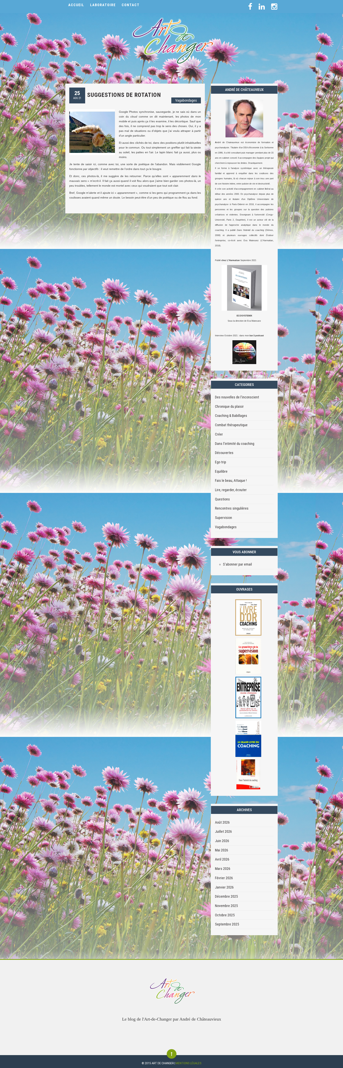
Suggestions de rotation (124, 94)
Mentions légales (188, 1063)
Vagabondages (186, 100)
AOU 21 (77, 95)
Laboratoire (103, 5)
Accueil (76, 5)
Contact (131, 5)
